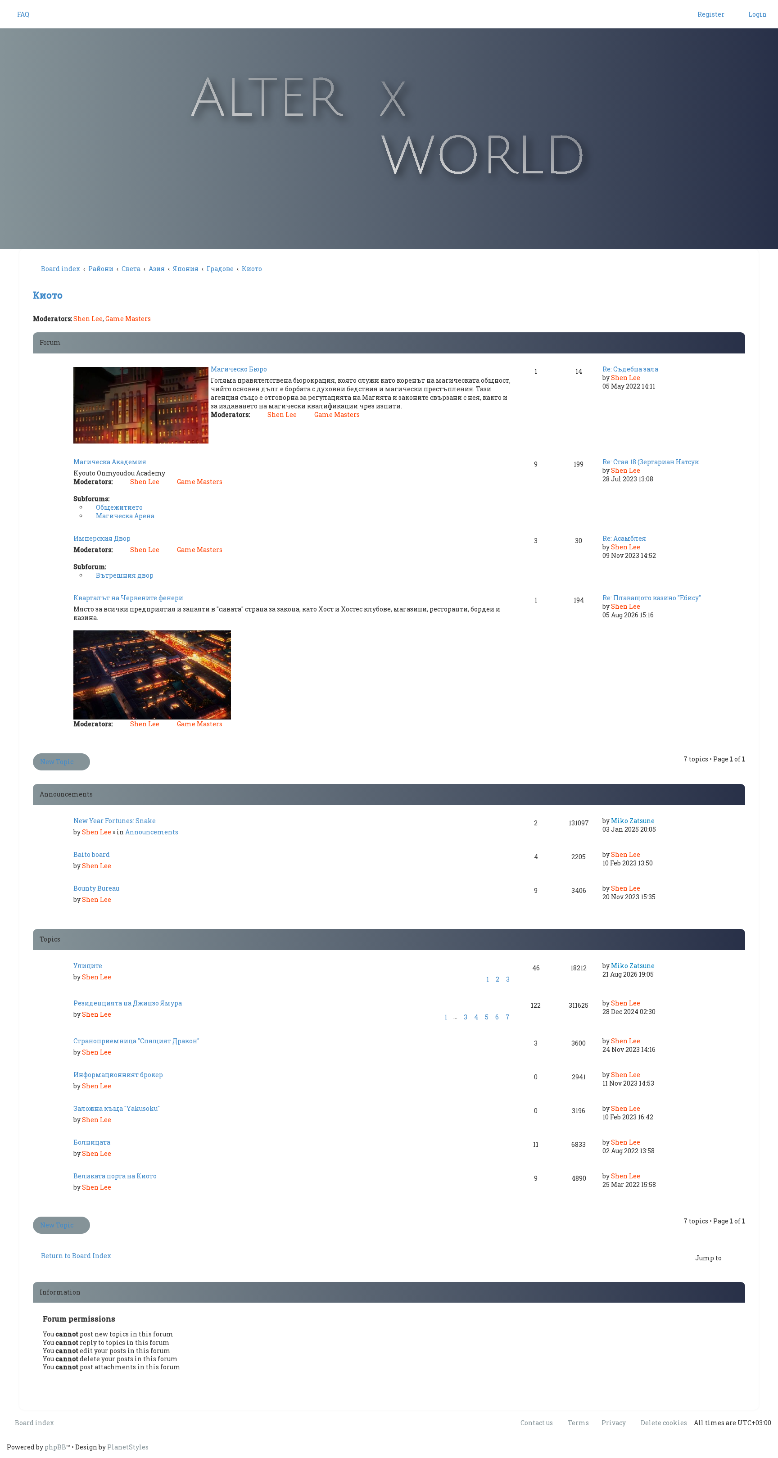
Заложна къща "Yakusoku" (116, 1108)
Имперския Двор (102, 538)
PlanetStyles (128, 1447)
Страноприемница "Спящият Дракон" (136, 1041)
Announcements (151, 832)
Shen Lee (88, 318)
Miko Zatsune (633, 820)
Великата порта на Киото (115, 1176)
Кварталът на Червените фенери (128, 597)
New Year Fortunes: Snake (114, 820)
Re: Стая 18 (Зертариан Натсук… (652, 461)
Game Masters (128, 319)
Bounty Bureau (96, 888)
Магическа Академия (109, 461)
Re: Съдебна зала (630, 369)
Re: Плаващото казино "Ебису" (651, 597)
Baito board (91, 854)
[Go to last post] (659, 820)
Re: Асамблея (624, 538)
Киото (48, 295)
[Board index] (389, 127)
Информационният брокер (118, 1074)
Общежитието (119, 507)
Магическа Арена (124, 516)
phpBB (55, 1447)
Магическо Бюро (239, 369)
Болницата (91, 1142)
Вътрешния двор (124, 575)
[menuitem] (19, 14)
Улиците (87, 965)
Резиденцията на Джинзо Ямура (127, 1003)
